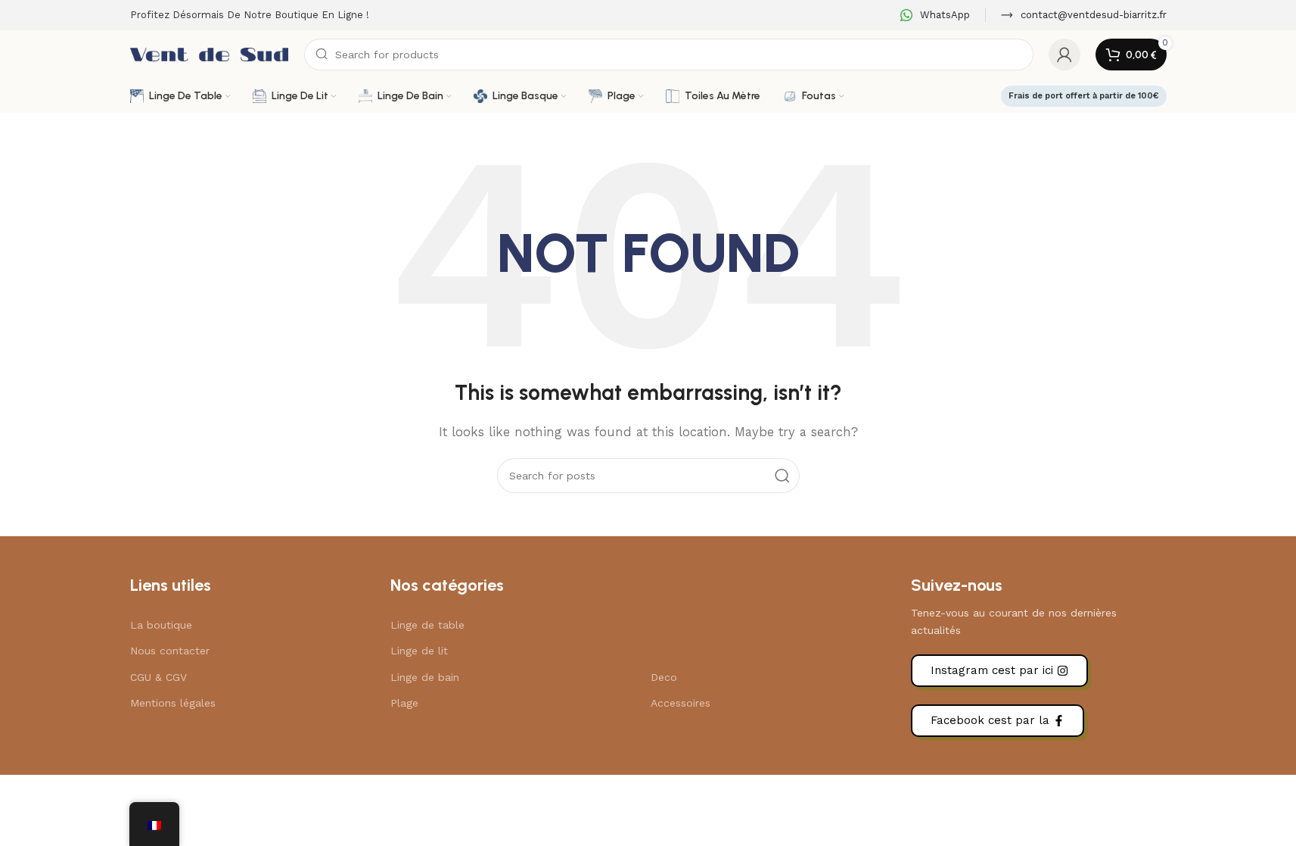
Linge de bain (424, 677)
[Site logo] (209, 54)
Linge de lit (419, 651)
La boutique (161, 625)
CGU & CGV (158, 677)
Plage (404, 703)
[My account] (1064, 54)
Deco (664, 677)
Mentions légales (173, 703)
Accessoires (680, 703)
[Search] (782, 475)
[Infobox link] (935, 15)
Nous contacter (170, 651)
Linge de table (427, 625)
